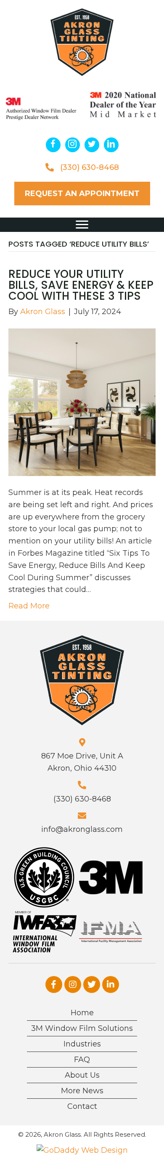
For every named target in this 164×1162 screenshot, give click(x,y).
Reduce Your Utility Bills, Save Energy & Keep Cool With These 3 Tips (80, 285)
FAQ (82, 1059)
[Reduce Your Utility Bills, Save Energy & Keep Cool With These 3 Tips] (82, 401)
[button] (53, 144)
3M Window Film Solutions (82, 1028)
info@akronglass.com (82, 829)
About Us (82, 1075)
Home (82, 1012)
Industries (82, 1044)
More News (82, 1090)
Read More (29, 606)
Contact (82, 1106)
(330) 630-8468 (89, 167)
